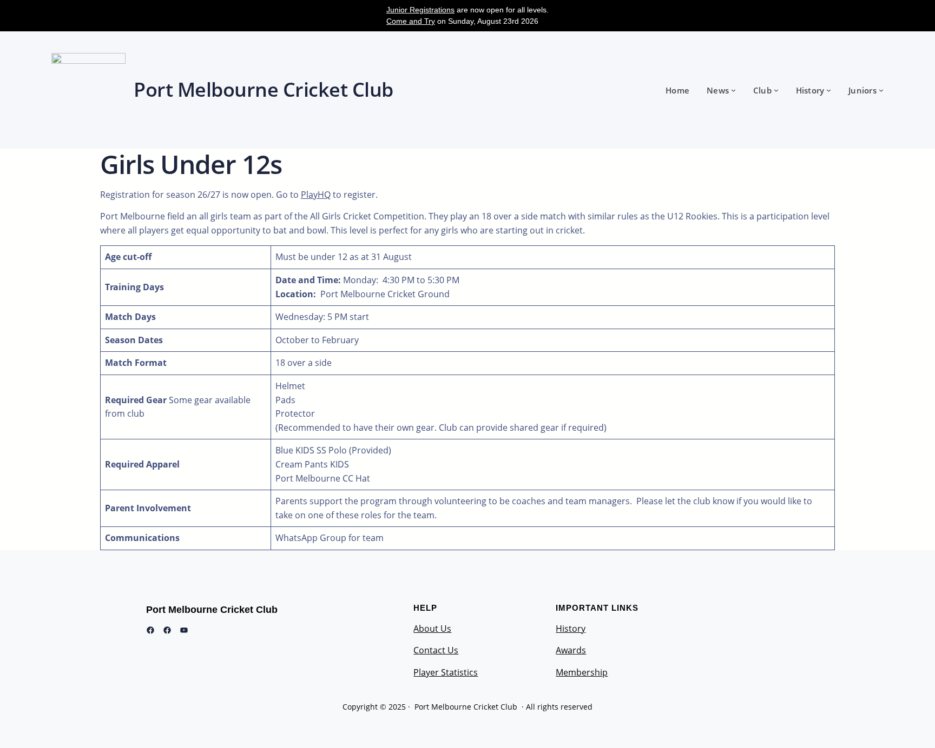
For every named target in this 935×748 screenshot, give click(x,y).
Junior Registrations (420, 9)
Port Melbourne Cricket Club (212, 609)
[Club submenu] (776, 90)
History (570, 629)
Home (677, 90)
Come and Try (410, 21)
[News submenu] (733, 90)
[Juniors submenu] (881, 90)
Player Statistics (445, 672)
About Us (432, 629)
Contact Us (435, 650)
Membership (582, 672)
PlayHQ (316, 195)
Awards (571, 650)
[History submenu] (828, 90)
